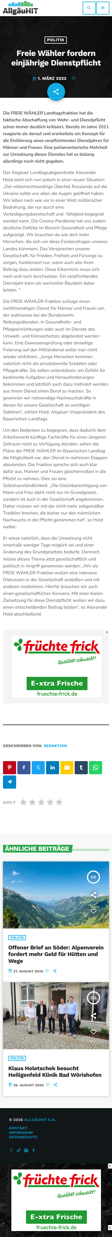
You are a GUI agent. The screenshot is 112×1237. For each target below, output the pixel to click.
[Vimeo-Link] (20, 8)
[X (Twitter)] (11, 1151)
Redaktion (55, 746)
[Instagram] (26, 1151)
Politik (56, 40)
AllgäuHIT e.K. (40, 1120)
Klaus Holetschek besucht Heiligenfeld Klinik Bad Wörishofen (55, 1072)
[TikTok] (18, 1151)
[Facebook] (33, 1151)
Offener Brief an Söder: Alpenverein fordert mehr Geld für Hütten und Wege (56, 954)
